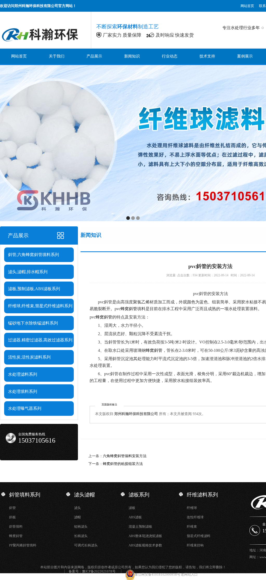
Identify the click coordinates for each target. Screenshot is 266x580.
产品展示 (94, 56)
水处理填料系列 (22, 391)
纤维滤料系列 (202, 495)
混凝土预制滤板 (140, 526)
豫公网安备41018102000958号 (158, 574)
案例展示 (245, 56)
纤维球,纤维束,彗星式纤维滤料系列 (40, 306)
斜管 (12, 508)
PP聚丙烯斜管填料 (22, 545)
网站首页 (247, 6)
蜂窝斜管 (129, 309)
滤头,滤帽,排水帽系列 (28, 272)
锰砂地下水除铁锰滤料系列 (33, 323)
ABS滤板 (135, 517)
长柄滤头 (81, 536)
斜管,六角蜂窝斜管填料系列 (33, 254)
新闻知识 (132, 56)
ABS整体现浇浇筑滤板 (145, 536)
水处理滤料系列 (22, 374)
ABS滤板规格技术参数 (145, 545)
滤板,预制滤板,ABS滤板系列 (34, 288)
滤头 (77, 508)
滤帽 (77, 517)
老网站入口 (189, 574)
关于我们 (56, 56)
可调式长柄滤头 (86, 545)
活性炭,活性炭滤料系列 (29, 357)
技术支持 (207, 56)
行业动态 (169, 56)
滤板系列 (139, 495)
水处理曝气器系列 (24, 408)
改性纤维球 (195, 517)
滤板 (132, 508)
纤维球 (192, 508)
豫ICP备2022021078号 (99, 571)
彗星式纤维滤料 (198, 536)
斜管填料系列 (24, 495)
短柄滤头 (81, 526)
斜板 (12, 517)
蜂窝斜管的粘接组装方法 (123, 464)
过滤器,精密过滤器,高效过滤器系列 (40, 340)
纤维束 (192, 526)
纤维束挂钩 (195, 545)
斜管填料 (16, 526)
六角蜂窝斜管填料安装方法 (125, 456)
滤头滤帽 (84, 495)
